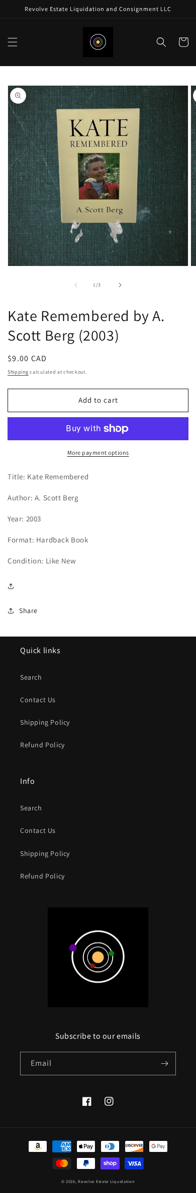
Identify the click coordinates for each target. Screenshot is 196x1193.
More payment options (98, 452)
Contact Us (38, 699)
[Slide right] (120, 285)
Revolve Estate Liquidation (106, 1181)
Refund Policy (42, 744)
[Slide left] (76, 285)
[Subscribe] (164, 1063)
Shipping (18, 372)
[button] (13, 42)
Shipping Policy (45, 722)
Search (31, 677)
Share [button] (28, 610)
